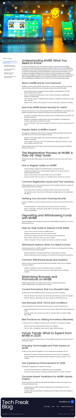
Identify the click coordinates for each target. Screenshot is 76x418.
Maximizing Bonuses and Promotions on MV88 (9, 73)
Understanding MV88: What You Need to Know (10, 62)
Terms (69, 414)
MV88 (59, 68)
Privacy (64, 414)
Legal (72, 414)
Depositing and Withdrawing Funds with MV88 (9, 70)
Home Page (47, 406)
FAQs (58, 406)
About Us (60, 414)
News (53, 406)
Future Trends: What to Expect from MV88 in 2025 (10, 77)
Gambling (7, 33)
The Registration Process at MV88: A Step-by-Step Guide (10, 66)
